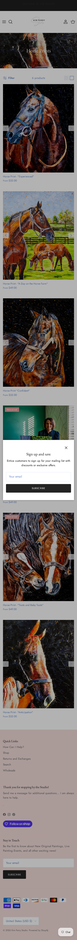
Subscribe (38, 488)
